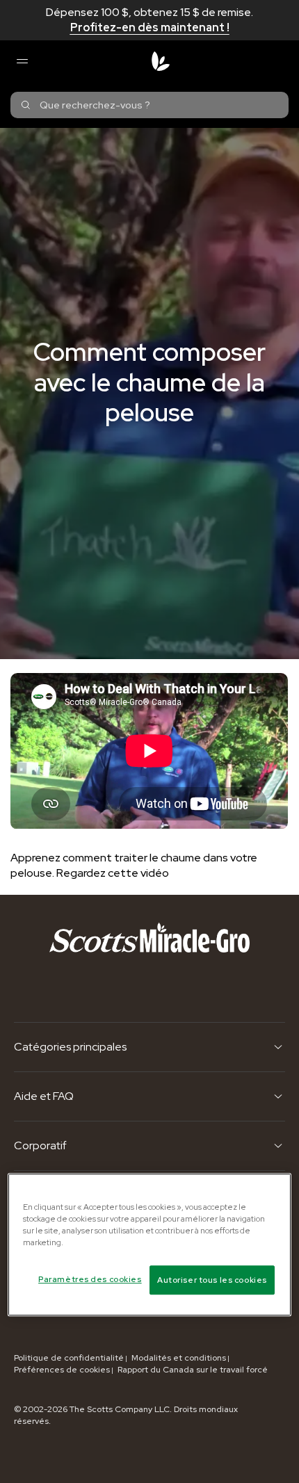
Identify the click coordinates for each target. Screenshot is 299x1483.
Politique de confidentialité (69, 1357)
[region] (150, 1244)
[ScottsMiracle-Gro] (160, 61)
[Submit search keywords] (25, 105)
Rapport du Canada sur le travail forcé (193, 1369)
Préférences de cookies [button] (62, 1369)
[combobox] (149, 105)
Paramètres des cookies (90, 1279)
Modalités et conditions (178, 1357)
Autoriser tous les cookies (212, 1279)
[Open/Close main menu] (21, 61)
